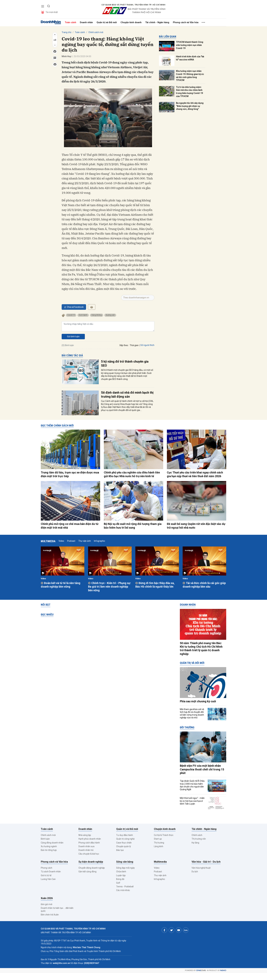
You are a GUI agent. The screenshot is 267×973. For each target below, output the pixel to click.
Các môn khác (123, 890)
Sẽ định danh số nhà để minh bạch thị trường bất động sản (127, 394)
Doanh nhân (86, 22)
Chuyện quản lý (123, 846)
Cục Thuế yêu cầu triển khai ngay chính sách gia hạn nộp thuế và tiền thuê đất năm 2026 (195, 474)
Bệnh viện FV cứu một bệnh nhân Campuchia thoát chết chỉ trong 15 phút (202, 769)
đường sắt (110, 315)
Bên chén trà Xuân (50, 914)
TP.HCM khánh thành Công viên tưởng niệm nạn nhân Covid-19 (189, 45)
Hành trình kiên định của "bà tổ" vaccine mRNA (190, 58)
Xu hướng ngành (49, 846)
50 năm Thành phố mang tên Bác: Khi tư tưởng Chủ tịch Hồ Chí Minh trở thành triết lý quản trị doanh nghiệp (201, 648)
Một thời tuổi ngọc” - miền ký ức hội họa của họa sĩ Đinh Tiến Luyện (192, 801)
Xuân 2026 (47, 898)
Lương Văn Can (48, 879)
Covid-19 (71, 315)
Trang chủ (66, 32)
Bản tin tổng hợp (49, 850)
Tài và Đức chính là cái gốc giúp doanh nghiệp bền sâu (204, 584)
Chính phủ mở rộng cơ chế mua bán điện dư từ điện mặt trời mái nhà (69, 525)
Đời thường (187, 727)
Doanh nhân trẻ (85, 850)
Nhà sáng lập (84, 835)
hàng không (96, 315)
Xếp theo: (124, 345)
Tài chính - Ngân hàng (157, 22)
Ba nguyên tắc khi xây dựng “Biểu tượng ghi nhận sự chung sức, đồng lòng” (189, 106)
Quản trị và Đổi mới (107, 22)
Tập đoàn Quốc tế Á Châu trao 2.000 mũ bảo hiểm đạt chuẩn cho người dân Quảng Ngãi (192, 785)
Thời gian (134, 345)
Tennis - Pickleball (125, 886)
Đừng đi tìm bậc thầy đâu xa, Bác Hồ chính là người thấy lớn (155, 584)
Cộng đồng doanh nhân (52, 842)
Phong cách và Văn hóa (185, 22)
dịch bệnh (83, 315)
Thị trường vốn (199, 839)
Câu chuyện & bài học (88, 854)
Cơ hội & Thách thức (163, 835)
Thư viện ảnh (84, 541)
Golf (118, 883)
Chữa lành (121, 871)
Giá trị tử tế (46, 875)
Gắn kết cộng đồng (87, 871)
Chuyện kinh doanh (131, 22)
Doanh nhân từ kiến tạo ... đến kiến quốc (57, 909)
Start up (158, 839)
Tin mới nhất (52, 12)
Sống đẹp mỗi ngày (125, 868)
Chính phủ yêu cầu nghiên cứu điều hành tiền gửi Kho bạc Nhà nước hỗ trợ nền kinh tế (132, 474)
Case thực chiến (124, 842)
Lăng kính (158, 846)
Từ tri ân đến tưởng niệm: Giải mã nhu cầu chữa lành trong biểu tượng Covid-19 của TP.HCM (189, 91)
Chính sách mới (95, 32)
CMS (201, 970)
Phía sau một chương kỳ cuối (198, 701)
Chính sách (197, 835)
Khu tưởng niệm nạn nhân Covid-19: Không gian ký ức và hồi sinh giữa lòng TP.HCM (190, 75)
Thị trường (159, 842)
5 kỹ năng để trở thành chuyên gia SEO (124, 363)
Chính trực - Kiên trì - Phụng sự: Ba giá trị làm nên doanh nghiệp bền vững (109, 586)
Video (61, 541)
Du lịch (195, 871)
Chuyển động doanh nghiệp (91, 868)
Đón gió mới (46, 904)
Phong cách (46, 868)
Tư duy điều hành (124, 835)
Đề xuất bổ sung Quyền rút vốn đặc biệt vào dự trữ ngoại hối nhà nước (196, 525)
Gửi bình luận (73, 336)
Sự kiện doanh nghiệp (90, 861)
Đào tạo (120, 850)
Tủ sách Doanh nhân (51, 871)
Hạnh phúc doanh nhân (89, 839)
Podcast (71, 541)
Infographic (99, 541)
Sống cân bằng (124, 861)
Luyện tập (121, 875)
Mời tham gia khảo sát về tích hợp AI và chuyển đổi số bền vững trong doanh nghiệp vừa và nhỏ (192, 713)
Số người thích (147, 345)
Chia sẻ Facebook (75, 307)
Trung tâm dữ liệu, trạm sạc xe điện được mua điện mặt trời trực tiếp (70, 474)
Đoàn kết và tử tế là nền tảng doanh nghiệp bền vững (60, 584)
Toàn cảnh (70, 22)
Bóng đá (120, 879)
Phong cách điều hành (89, 842)
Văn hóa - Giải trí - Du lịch (206, 861)
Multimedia (48, 541)
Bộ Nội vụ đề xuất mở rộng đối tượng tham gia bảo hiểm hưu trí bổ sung (132, 525)
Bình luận (45, 839)
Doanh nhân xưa (86, 846)
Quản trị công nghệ (125, 839)
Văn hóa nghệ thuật (201, 868)
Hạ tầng (195, 842)
